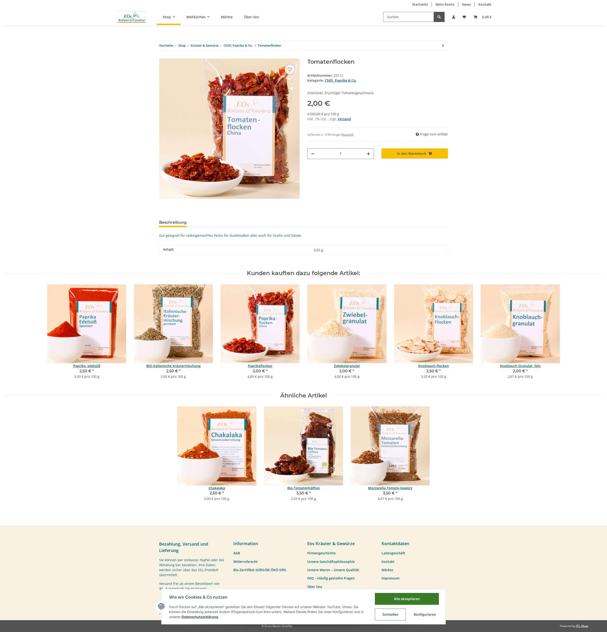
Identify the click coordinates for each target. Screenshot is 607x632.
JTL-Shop (582, 626)
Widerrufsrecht (245, 561)
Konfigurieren (425, 614)
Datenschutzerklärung (200, 617)
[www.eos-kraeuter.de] (131, 17)
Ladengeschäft (393, 553)
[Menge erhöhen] (368, 154)
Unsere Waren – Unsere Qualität (333, 570)
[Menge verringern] (313, 154)
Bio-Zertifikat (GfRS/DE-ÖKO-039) (259, 570)
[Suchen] (439, 17)
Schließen (390, 614)
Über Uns (251, 17)
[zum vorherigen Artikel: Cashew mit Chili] (443, 45)
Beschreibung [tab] (173, 222)
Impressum (391, 578)
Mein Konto (445, 4)
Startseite (420, 4)
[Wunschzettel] (464, 17)
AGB (236, 553)
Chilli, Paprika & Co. (341, 80)
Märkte (227, 17)
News (466, 4)
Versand (344, 119)
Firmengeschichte (321, 553)
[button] (453, 17)
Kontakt (485, 4)
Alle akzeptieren (407, 599)
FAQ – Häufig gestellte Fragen (331, 578)
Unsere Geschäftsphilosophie (331, 561)
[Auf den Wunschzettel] (290, 69)
